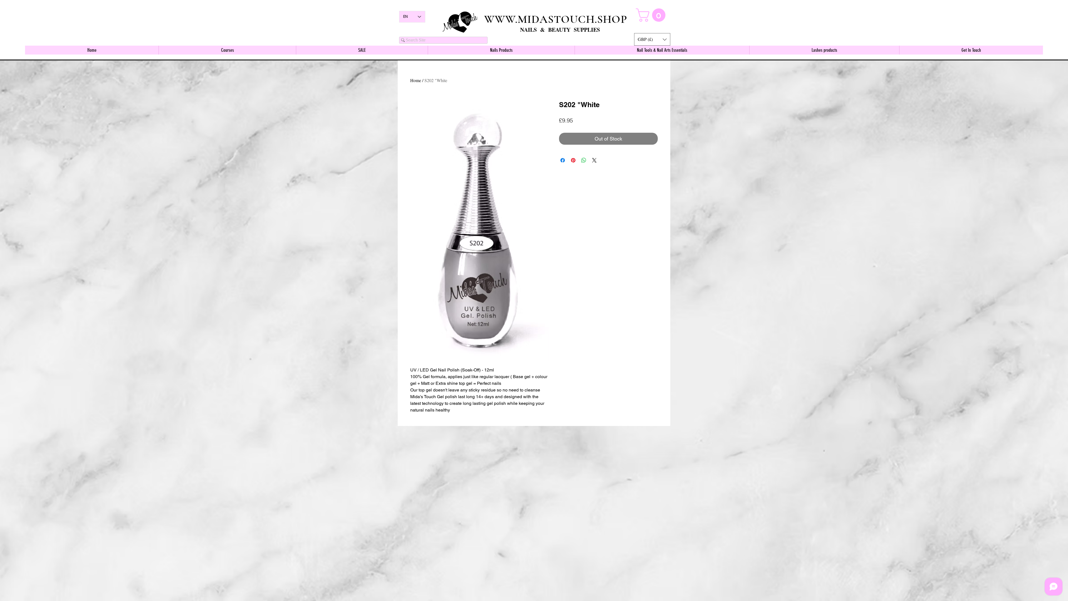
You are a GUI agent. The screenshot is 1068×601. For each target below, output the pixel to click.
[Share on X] (594, 160)
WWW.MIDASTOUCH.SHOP (555, 19)
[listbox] (652, 39)
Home (415, 80)
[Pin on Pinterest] (573, 160)
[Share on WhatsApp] (583, 160)
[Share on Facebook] (562, 160)
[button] (652, 39)
